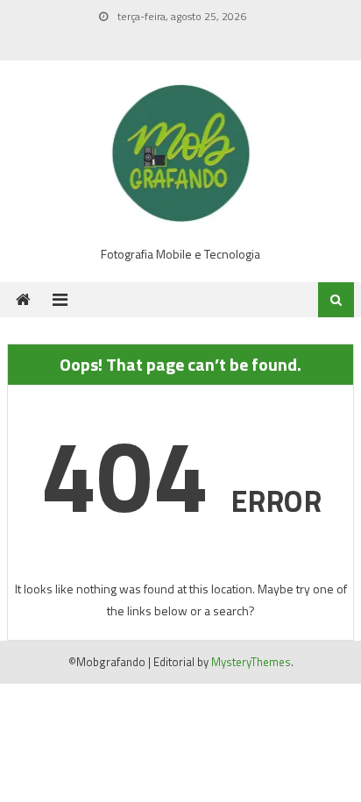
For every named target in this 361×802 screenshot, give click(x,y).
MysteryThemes (251, 662)
